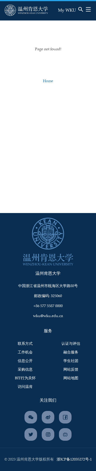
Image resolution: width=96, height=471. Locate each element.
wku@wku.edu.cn (48, 316)
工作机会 (25, 352)
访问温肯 (25, 387)
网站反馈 (70, 370)
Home (48, 81)
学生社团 (70, 361)
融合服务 (70, 352)
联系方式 (25, 344)
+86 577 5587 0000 (48, 306)
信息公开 (25, 361)
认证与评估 (71, 344)
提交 (70, 15)
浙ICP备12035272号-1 (74, 459)
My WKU (67, 10)
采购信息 (25, 370)
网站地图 (70, 378)
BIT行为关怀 (25, 378)
